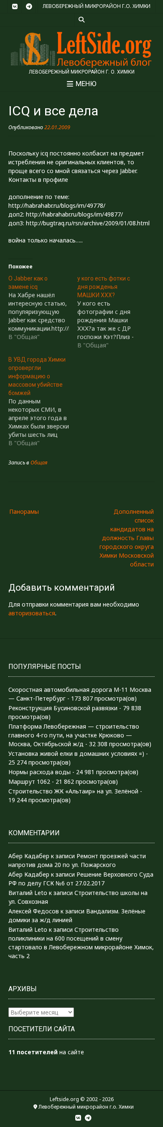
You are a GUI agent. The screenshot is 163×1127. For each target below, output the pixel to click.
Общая (39, 462)
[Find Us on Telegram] (29, 6)
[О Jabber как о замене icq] (42, 307)
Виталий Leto (27, 893)
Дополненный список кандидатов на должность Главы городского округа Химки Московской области (126, 537)
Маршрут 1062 (29, 781)
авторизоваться (31, 613)
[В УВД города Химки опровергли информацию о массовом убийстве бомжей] (42, 401)
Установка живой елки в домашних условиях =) (76, 753)
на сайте (46, 1052)
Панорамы (24, 511)
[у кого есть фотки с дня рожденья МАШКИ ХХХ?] (111, 311)
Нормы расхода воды (39, 772)
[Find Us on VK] (15, 6)
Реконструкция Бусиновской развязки (62, 708)
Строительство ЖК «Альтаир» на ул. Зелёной (73, 791)
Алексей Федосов (33, 911)
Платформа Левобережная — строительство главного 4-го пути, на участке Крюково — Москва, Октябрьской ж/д (73, 735)
